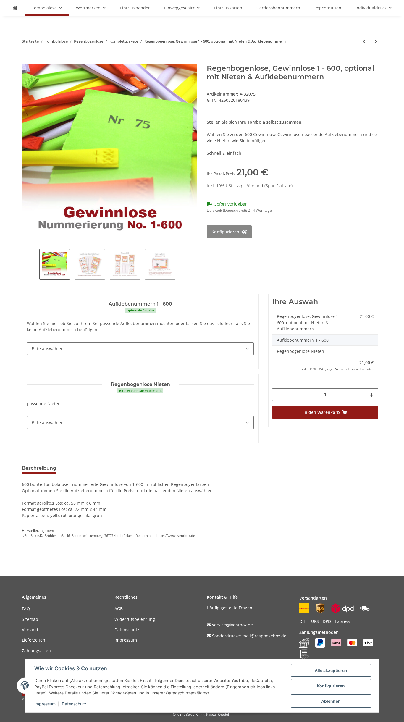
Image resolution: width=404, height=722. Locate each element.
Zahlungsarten (36, 650)
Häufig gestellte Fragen (229, 607)
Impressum (125, 640)
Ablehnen (331, 701)
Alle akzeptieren (331, 670)
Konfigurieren (331, 685)
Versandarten (313, 598)
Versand (255, 185)
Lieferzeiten (33, 640)
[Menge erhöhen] (371, 395)
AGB (118, 608)
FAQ (26, 608)
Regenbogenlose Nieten (300, 351)
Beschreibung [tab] (39, 468)
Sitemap (30, 619)
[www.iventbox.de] (15, 8)
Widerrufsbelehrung (134, 619)
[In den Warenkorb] (26, 61)
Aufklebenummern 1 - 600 (303, 340)
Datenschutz (126, 629)
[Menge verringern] (278, 395)
